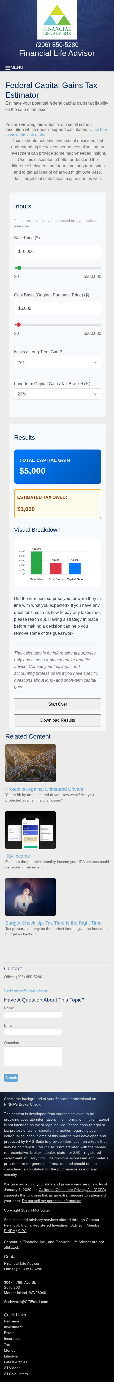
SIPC (22, 1231)
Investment (13, 1327)
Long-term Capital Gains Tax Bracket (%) (52, 384)
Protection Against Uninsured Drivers (44, 789)
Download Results (57, 720)
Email (8, 1025)
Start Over (57, 704)
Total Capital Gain (44, 460)
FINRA (9, 1231)
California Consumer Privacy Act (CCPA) (72, 1190)
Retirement (13, 1321)
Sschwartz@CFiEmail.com (26, 990)
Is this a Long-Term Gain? (38, 352)
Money (9, 1350)
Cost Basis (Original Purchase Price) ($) (51, 295)
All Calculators (16, 1374)
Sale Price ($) (27, 238)
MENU (17, 67)
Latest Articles (15, 1362)
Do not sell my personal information (51, 1201)
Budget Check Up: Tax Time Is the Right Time (53, 923)
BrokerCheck (30, 1104)
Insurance (12, 1338)
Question (11, 1043)
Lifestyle (11, 1356)
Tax (7, 1344)
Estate (9, 1333)
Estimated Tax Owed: (42, 497)
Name (9, 1008)
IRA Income (17, 856)
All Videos (12, 1368)
